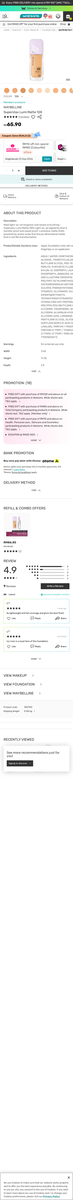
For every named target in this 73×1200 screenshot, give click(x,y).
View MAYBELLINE (19, 693)
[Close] (69, 1177)
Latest (12, 594)
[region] (36, 1186)
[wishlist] (33, 116)
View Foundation (20, 684)
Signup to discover (18, 763)
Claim (47, 158)
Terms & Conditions (21, 472)
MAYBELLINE (13, 107)
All (5, 594)
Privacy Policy (51, 1196)
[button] (68, 16)
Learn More (19, 469)
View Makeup (16, 675)
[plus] (18, 170)
